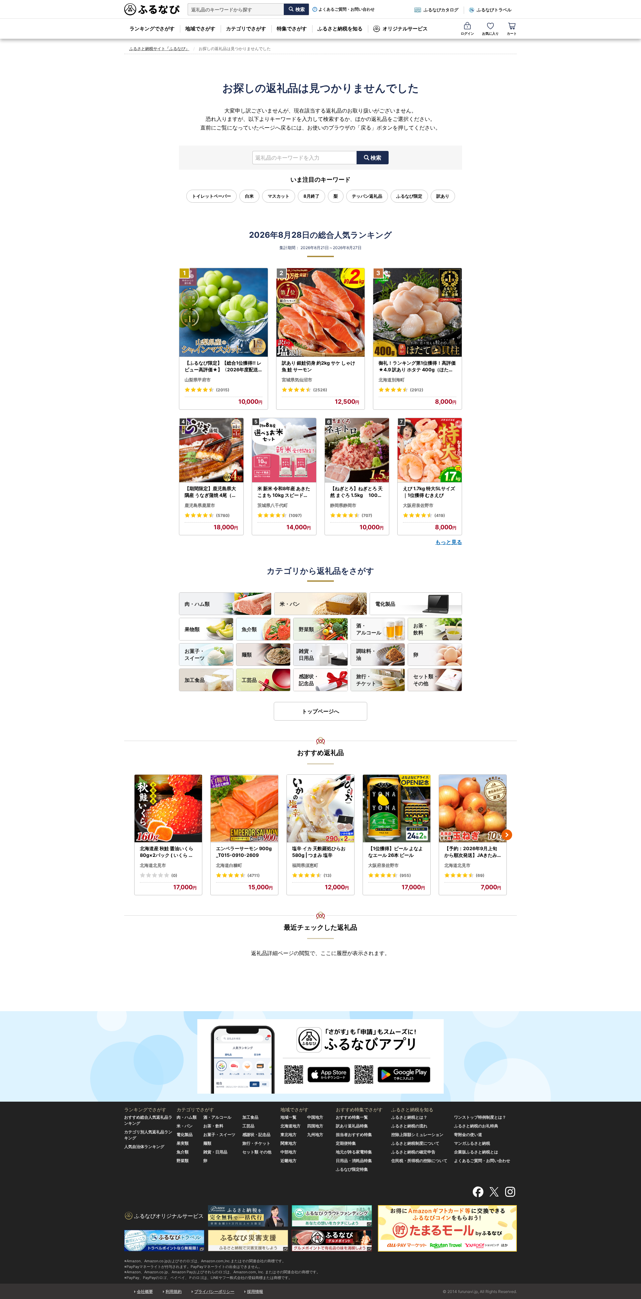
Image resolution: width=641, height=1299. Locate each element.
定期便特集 (346, 1143)
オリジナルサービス (405, 28)
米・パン (290, 604)
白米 (249, 196)
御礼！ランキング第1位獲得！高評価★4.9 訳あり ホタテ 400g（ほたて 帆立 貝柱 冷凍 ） (417, 366)
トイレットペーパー (211, 196)
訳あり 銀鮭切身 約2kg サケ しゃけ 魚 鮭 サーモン (318, 366)
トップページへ (320, 711)
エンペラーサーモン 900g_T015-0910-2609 (244, 852)
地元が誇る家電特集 (354, 1151)
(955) (405, 875)
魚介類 (249, 629)
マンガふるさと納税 (472, 1143)
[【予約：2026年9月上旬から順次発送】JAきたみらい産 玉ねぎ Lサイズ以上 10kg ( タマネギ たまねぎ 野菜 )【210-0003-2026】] (472, 809)
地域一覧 (288, 1117)
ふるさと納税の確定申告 (413, 1151)
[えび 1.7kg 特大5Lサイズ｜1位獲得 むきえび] (430, 450)
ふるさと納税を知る (340, 28)
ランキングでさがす (152, 28)
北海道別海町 (392, 379)
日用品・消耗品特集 (354, 1160)
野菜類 (306, 629)
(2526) (320, 389)
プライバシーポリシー (214, 1291)
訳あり (442, 196)
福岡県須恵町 (305, 865)
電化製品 (385, 604)
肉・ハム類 (197, 604)
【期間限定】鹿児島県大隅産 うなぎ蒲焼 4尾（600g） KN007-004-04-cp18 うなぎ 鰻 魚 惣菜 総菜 (211, 492)
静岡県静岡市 (343, 505)
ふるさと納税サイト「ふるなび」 (159, 48)
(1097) (295, 515)
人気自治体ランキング (144, 1146)
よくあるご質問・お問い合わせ (346, 9)
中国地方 (315, 1117)
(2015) (222, 389)
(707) (367, 515)
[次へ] (506, 834)
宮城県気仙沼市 (297, 379)
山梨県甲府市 (198, 379)
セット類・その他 (425, 680)
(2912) (416, 389)
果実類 (183, 1143)
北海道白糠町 (229, 865)
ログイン (467, 33)
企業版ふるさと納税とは (476, 1151)
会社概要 (145, 1291)
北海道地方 (290, 1125)
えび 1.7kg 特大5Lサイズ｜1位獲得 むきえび (429, 492)
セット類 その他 (256, 1151)
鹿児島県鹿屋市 (200, 505)
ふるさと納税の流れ (409, 1125)
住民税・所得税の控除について (419, 1160)
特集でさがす (292, 28)
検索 (376, 157)
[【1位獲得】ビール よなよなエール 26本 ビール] (396, 809)
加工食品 (195, 680)
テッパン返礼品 (367, 196)
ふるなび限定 (409, 196)
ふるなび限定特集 (352, 1169)
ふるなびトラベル (494, 9)
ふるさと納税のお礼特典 (476, 1125)
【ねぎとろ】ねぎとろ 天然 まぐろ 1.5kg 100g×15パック (356, 492)
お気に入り (490, 33)
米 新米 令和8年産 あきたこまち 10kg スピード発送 (283, 492)
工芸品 (249, 680)
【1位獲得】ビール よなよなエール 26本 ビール (395, 852)
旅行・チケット (366, 680)
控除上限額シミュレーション (417, 1134)
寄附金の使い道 (468, 1134)
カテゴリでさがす (246, 28)
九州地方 (315, 1134)
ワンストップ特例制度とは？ (480, 1117)
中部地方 (288, 1151)
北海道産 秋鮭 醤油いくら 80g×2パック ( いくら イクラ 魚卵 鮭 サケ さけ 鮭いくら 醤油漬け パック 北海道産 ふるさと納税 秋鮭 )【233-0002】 (168, 852)
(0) (174, 875)
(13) (328, 875)
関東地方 (288, 1143)
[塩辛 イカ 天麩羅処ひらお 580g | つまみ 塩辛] (320, 809)
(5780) (223, 515)
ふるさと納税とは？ (409, 1117)
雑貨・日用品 (306, 654)
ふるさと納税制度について (415, 1143)
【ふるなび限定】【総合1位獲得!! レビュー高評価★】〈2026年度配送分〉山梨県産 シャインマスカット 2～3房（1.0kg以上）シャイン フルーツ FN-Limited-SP (223, 366)
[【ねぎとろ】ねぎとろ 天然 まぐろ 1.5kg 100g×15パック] (357, 450)
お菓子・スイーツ (195, 654)
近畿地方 (288, 1160)
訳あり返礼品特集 (352, 1125)
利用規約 (174, 1291)
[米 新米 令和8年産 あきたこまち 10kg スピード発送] (284, 450)
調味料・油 (366, 654)
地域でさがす (200, 28)
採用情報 (255, 1291)
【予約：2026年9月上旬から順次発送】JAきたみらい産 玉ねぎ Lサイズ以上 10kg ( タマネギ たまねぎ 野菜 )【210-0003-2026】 (472, 852)
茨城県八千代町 (272, 505)
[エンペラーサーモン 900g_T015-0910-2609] (244, 809)
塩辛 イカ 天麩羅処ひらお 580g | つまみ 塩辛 (319, 852)
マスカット (278, 196)
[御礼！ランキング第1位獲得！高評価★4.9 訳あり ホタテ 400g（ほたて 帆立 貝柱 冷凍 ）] (417, 312)
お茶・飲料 (420, 629)
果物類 (192, 629)
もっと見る (448, 542)
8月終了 (311, 196)
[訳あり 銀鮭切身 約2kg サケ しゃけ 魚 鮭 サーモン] (320, 312)
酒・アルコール (368, 629)
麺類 (247, 655)
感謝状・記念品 (309, 680)
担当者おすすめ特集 (354, 1134)
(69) (480, 875)
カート (512, 33)
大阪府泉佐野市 (418, 505)
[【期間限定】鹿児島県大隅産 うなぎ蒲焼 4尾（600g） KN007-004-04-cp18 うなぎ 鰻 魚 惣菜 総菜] (211, 450)
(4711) (253, 875)
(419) (439, 515)
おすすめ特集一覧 (352, 1117)
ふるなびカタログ (441, 9)
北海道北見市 (153, 865)
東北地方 (288, 1134)
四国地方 (315, 1125)
